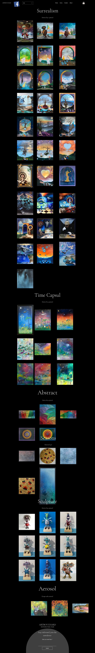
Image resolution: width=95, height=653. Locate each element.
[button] (84, 3)
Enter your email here (47, 639)
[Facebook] (16, 3)
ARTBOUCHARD (6, 3)
